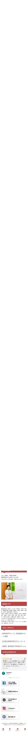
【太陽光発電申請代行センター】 (13, 641)
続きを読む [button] (5, 668)
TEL (25, 730)
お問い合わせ (17, 730)
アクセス (9, 730)
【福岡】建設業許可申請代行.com (13, 646)
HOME (3, 730)
